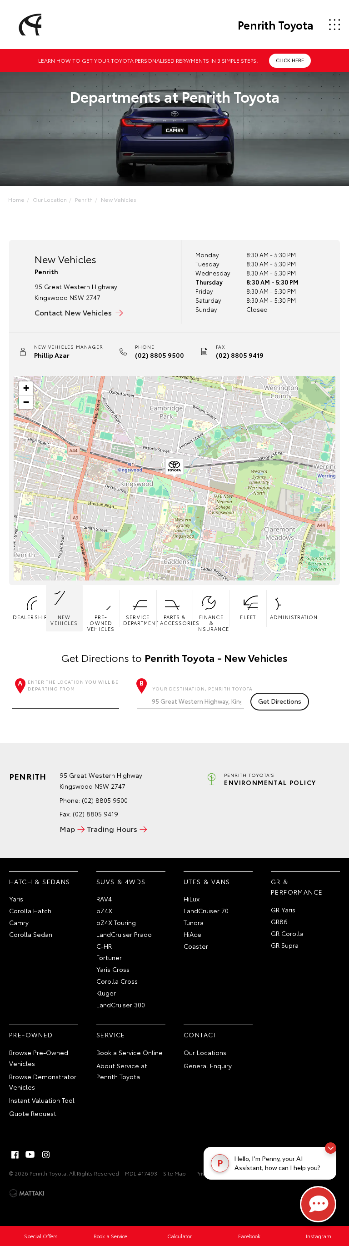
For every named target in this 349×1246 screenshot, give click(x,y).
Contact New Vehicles (73, 312)
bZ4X (104, 910)
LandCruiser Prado (124, 934)
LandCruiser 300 (120, 1004)
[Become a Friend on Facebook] (15, 1155)
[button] (174, 468)
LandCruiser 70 (206, 910)
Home (16, 199)
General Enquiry (208, 1065)
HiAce (192, 934)
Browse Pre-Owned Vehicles (38, 1058)
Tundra (194, 922)
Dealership (29, 616)
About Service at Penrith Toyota (121, 1071)
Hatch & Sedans (39, 881)
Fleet (248, 616)
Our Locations (205, 1052)
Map (67, 828)
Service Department (139, 619)
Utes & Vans (207, 881)
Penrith (84, 199)
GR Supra (285, 945)
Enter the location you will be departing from (73, 685)
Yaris (16, 898)
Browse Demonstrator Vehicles (42, 1082)
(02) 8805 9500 (159, 355)
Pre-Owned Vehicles (101, 622)
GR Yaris (283, 909)
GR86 (279, 921)
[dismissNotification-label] (330, 1148)
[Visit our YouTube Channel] (30, 1155)
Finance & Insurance (212, 622)
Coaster (196, 946)
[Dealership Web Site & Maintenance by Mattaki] (27, 1193)
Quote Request (32, 1113)
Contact (200, 1034)
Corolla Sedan (30, 934)
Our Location (50, 199)
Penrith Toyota (276, 24)
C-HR (104, 946)
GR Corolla (287, 933)
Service (110, 1034)
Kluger (106, 992)
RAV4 (104, 898)
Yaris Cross (113, 969)
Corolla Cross (117, 981)
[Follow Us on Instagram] (46, 1155)
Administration (286, 616)
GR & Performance (297, 887)
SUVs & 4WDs (120, 881)
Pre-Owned (31, 1034)
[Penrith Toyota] (28, 24)
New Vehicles (118, 199)
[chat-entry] (318, 1204)
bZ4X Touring (116, 922)
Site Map (174, 1173)
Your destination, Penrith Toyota (203, 688)
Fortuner (109, 957)
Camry (19, 922)
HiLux (191, 898)
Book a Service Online (129, 1052)
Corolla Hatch (30, 910)
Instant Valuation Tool (42, 1100)
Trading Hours (112, 828)
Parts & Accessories (176, 619)
